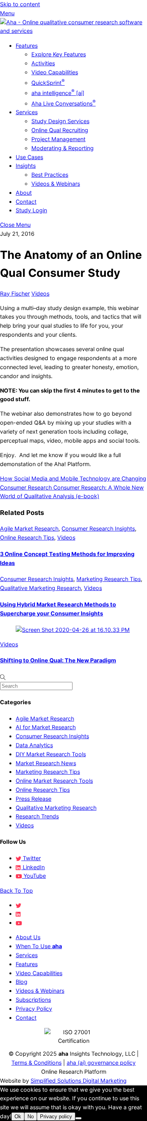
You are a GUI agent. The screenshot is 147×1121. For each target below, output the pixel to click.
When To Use (39, 946)
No (30, 1116)
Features (27, 45)
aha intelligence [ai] (57, 93)
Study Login (31, 210)
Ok (18, 1116)
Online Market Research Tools (54, 780)
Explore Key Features (58, 54)
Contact (26, 201)
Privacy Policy (34, 1008)
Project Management (58, 139)
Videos (40, 293)
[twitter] (18, 905)
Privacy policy (56, 1116)
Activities (43, 63)
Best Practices (49, 174)
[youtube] (19, 922)
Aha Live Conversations (63, 103)
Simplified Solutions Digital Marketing (79, 1080)
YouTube (34, 875)
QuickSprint (48, 82)
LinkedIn (33, 867)
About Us (28, 937)
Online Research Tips (27, 537)
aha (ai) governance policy (101, 1062)
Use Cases (29, 157)
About (24, 192)
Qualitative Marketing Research (40, 588)
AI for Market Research (46, 727)
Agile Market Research (29, 528)
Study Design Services (60, 121)
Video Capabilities (54, 72)
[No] (78, 1118)
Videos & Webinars (55, 183)
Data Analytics (34, 745)
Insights (26, 165)
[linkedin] (18, 913)
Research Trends (37, 816)
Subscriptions (33, 999)
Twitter (31, 858)
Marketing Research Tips (108, 579)
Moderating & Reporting (62, 148)
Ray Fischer (15, 293)
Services (27, 112)
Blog (21, 981)
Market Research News (46, 763)
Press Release (33, 798)
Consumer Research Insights (98, 528)
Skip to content (20, 4)
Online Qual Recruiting (59, 130)
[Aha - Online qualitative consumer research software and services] (73, 30)
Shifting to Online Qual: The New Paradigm (58, 660)
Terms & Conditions (36, 1062)
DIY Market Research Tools (51, 754)
